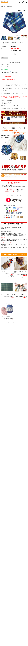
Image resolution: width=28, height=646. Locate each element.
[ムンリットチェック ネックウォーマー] (20, 263)
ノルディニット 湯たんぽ (5, 316)
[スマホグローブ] (7, 263)
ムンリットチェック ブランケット (7, 294)
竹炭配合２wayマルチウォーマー (20, 294)
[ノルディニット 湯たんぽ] (7, 309)
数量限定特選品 (9, 6)
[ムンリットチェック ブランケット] (7, 286)
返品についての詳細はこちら (7, 64)
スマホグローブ (3, 271)
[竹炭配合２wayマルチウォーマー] (20, 286)
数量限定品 (3, 6)
